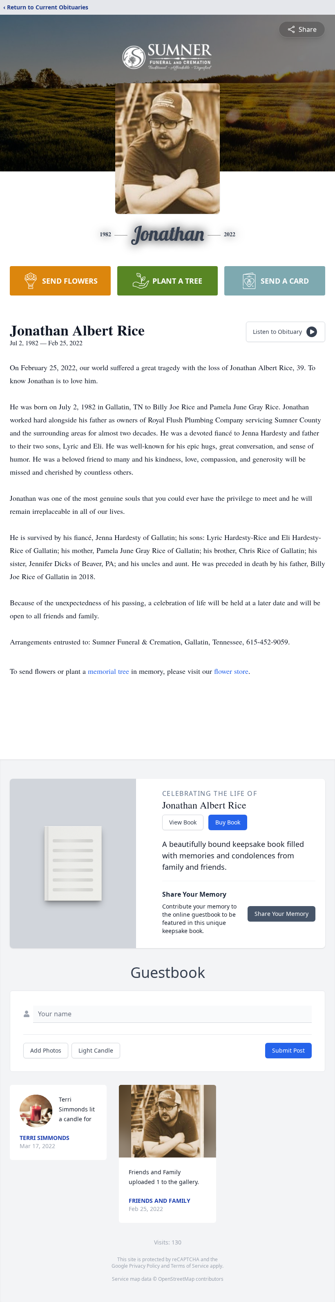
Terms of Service (190, 1265)
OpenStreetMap (176, 1278)
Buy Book (227, 822)
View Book (183, 822)
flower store (231, 671)
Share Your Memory (281, 914)
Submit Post (288, 1050)
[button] (167, 1121)
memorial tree (108, 671)
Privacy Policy (144, 1265)
